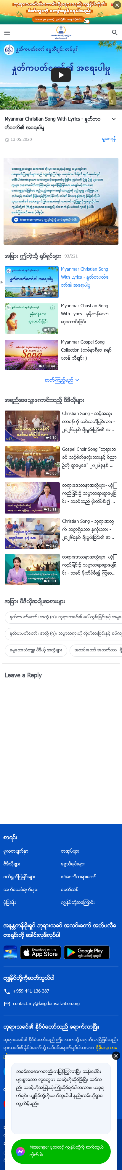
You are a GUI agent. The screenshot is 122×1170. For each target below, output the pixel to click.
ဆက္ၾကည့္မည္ (59, 380)
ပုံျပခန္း (10, 903)
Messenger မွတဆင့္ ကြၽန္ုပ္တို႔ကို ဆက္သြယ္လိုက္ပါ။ (67, 1151)
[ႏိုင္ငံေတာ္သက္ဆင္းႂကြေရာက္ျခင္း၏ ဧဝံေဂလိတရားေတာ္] (61, 32)
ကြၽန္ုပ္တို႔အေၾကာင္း (78, 903)
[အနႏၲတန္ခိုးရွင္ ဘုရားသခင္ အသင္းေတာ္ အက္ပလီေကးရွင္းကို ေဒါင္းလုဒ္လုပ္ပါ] (10, 952)
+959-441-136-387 (31, 991)
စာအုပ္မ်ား (70, 851)
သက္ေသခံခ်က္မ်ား (21, 890)
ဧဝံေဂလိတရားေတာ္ (79, 877)
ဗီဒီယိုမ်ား (12, 864)
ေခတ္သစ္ (69, 890)
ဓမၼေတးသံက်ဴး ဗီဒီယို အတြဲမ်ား (36, 650)
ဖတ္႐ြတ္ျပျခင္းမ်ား (19, 877)
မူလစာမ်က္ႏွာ (16, 851)
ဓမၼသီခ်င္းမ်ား (73, 864)
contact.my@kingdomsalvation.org (46, 1004)
